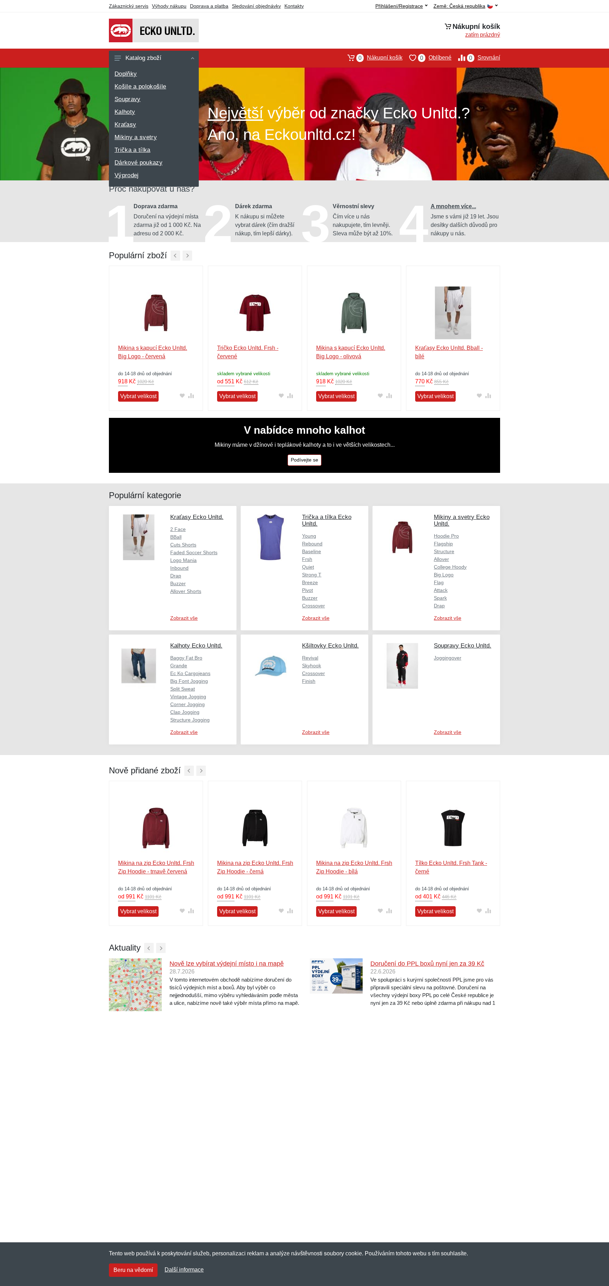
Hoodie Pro (446, 536)
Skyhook (311, 665)
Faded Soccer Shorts (193, 552)
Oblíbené (435, 58)
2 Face (178, 529)
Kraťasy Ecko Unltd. (196, 517)
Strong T (311, 574)
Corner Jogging (187, 704)
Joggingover (447, 658)
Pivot (307, 590)
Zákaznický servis (128, 6)
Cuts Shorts (183, 545)
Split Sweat (182, 689)
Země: (459, 6)
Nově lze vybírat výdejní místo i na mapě (227, 963)
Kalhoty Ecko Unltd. (196, 645)
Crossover (313, 605)
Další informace (184, 1270)
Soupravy (128, 99)
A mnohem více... (453, 206)
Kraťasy (125, 124)
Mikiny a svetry (136, 137)
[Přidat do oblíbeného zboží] (182, 395)
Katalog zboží (143, 58)
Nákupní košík (380, 58)
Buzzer (178, 583)
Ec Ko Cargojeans (190, 673)
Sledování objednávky (256, 6)
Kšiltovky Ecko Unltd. (330, 645)
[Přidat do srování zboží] (190, 395)
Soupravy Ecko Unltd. (462, 645)
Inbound (179, 568)
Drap (175, 576)
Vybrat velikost (138, 396)
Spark (440, 598)
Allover (441, 559)
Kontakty (294, 6)
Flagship (443, 543)
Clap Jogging (184, 712)
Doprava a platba (209, 6)
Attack (441, 590)
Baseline (311, 551)
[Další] (187, 256)
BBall (176, 537)
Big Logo (444, 574)
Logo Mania (183, 560)
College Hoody (450, 567)
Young (309, 536)
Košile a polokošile (140, 86)
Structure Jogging (190, 720)
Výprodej (127, 175)
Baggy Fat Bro (186, 658)
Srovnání (484, 58)
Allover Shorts (185, 591)
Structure (444, 551)
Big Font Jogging (189, 681)
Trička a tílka (132, 150)
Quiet (308, 567)
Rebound (312, 543)
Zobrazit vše (184, 618)
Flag (439, 582)
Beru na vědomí (133, 1270)
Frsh (307, 559)
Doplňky (126, 73)
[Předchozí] (175, 256)
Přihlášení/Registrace (399, 6)
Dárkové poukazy (138, 162)
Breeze (310, 582)
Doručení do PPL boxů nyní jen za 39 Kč (427, 963)
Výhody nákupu (169, 6)
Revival (310, 658)
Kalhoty (125, 112)
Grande (178, 665)
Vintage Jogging (188, 696)
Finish (308, 681)
